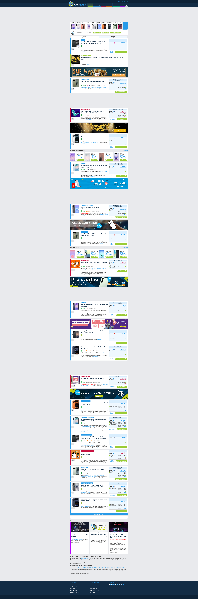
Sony (114, 567)
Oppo (105, 567)
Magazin (122, 5)
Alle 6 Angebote (112, 119)
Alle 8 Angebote (112, 270)
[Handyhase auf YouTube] (121, 584)
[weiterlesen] (83, 51)
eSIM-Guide (72, 588)
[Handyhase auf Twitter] (115, 584)
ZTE (125, 567)
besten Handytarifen (85, 558)
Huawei (91, 567)
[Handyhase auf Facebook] (117, 584)
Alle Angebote (79, 159)
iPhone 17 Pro (92, 584)
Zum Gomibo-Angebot (121, 175)
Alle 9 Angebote (111, 447)
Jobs (127, 1)
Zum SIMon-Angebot (121, 386)
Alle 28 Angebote (111, 358)
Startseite (90, 5)
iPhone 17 (91, 586)
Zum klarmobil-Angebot (120, 314)
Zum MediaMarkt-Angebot (120, 51)
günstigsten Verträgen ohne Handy (104, 559)
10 (119, 517)
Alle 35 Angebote (112, 175)
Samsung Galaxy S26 (93, 588)
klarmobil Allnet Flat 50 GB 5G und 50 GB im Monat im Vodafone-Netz (94, 311)
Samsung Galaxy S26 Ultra (94, 590)
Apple (73, 567)
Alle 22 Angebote (111, 91)
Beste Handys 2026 (73, 590)
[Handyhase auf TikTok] (123, 584)
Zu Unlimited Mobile (121, 119)
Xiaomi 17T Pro (92, 592)
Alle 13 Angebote (112, 511)
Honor (88, 567)
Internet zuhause (116, 5)
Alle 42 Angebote (112, 495)
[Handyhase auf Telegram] (112, 584)
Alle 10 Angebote (111, 52)
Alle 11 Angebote (111, 217)
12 (72, 508)
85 (72, 460)
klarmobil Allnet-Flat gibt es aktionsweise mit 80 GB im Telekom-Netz (94, 458)
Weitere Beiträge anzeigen (99, 514)
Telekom (117, 567)
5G (122, 571)
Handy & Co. (109, 5)
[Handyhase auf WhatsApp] (114, 584)
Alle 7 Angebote (111, 147)
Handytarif (103, 5)
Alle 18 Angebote (111, 479)
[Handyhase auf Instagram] (119, 584)
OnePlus (102, 567)
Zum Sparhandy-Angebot (120, 91)
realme (108, 567)
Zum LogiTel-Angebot (121, 270)
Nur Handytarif (106, 32)
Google (82, 567)
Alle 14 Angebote (112, 461)
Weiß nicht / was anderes (115, 32)
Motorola (95, 567)
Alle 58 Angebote (112, 342)
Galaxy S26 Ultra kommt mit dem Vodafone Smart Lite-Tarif (92, 336)
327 (72, 269)
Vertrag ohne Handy (74, 584)
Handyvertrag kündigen (74, 592)
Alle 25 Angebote (111, 413)
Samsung (111, 567)
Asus (75, 567)
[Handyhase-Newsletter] (110, 584)
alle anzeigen (125, 150)
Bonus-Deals (123, 1)
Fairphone (79, 567)
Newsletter (119, 1)
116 (72, 385)
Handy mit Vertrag (97, 5)
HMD (85, 567)
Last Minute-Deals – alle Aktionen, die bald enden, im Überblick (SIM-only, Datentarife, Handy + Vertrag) (99, 534)
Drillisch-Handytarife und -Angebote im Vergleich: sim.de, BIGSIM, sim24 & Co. (118, 536)
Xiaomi (123, 567)
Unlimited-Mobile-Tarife (90, 119)
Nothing (98, 567)
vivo (120, 567)
